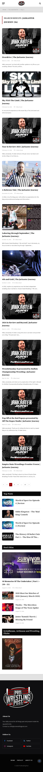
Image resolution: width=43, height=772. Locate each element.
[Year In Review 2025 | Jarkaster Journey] (21, 131)
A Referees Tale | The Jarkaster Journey (20, 190)
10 (25, 485)
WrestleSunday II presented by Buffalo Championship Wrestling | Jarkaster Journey (20, 371)
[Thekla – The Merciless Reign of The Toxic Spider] (8, 607)
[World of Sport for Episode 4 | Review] (8, 503)
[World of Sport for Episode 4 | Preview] (8, 525)
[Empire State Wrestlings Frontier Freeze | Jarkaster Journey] (21, 448)
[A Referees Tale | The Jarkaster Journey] (21, 174)
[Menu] (3, 3)
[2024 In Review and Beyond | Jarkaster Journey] (21, 306)
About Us (28, 760)
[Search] (40, 3)
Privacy (20, 760)
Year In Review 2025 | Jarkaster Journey (20, 146)
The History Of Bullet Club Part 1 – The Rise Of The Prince (27, 537)
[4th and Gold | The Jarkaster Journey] (21, 263)
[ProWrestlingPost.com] (21, 3)
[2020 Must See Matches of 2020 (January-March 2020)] (8, 595)
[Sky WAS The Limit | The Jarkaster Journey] (21, 84)
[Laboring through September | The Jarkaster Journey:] (21, 217)
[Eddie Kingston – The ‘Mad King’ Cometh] (8, 514)
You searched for (13, 9)
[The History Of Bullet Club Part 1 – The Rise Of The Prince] (8, 536)
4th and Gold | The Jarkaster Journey (19, 279)
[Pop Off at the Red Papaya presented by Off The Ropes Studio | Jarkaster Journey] (21, 402)
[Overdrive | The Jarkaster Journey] (21, 41)
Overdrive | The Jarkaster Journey (17, 57)
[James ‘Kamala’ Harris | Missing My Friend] (8, 619)
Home (4, 9)
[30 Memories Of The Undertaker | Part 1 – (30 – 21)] (21, 565)
